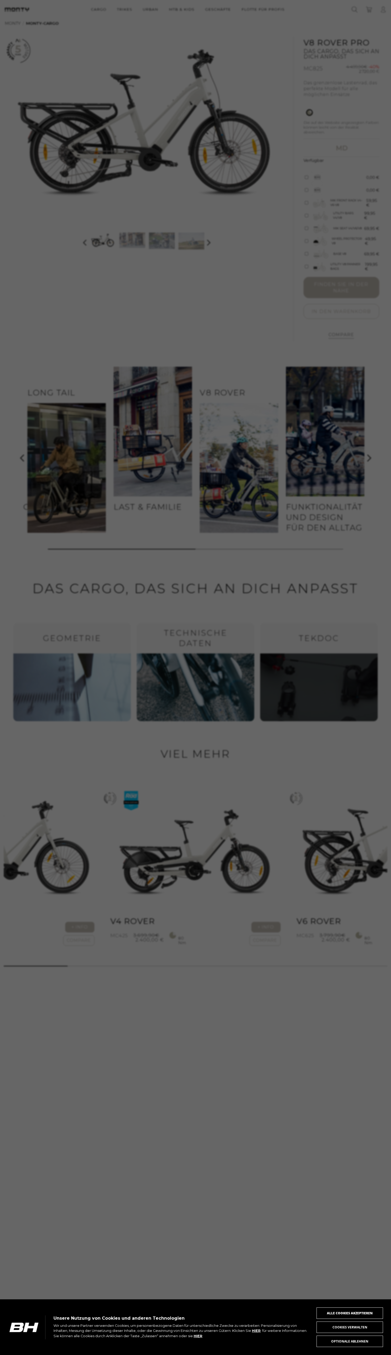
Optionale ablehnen (349, 1341)
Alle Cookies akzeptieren (350, 1313)
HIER (256, 1331)
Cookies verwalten (349, 1327)
